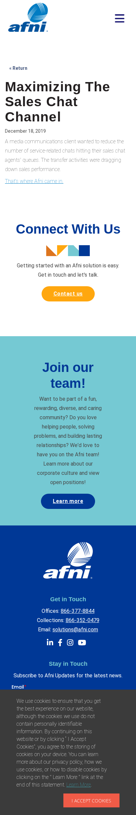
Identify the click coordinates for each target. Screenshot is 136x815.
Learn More (78, 785)
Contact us (68, 294)
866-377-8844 (77, 611)
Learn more (68, 501)
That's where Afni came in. (34, 181)
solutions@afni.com (75, 629)
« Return (18, 68)
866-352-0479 (82, 620)
